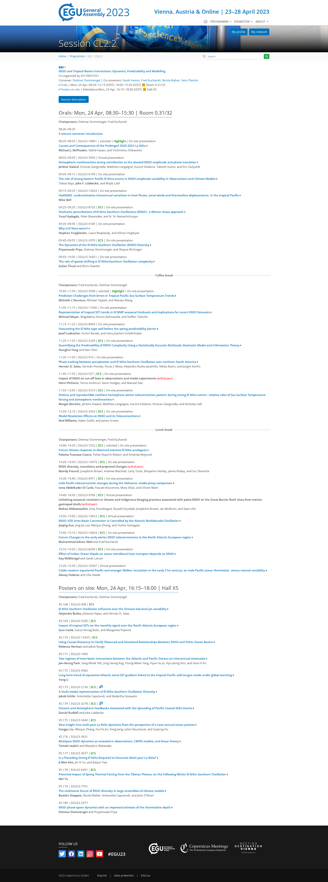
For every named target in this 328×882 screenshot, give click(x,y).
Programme (77, 56)
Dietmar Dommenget (86, 80)
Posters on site (70, 89)
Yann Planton (189, 80)
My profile (238, 32)
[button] (204, 56)
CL (89, 56)
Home (62, 56)
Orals (64, 85)
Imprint (102, 875)
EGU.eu (145, 875)
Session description (73, 99)
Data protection (124, 875)
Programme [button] (219, 21)
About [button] (260, 21)
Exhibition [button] (242, 21)
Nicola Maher (171, 80)
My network (259, 32)
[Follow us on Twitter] (62, 855)
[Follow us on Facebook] (71, 855)
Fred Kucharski (151, 80)
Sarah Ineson (131, 80)
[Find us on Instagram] (90, 855)
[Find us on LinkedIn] (80, 855)
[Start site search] (266, 56)
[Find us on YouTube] (99, 855)
